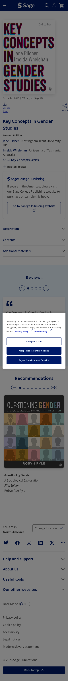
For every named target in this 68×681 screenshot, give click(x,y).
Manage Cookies (34, 341)
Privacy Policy (22, 331)
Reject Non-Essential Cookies (34, 360)
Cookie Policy (41, 331)
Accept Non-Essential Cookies (34, 350)
